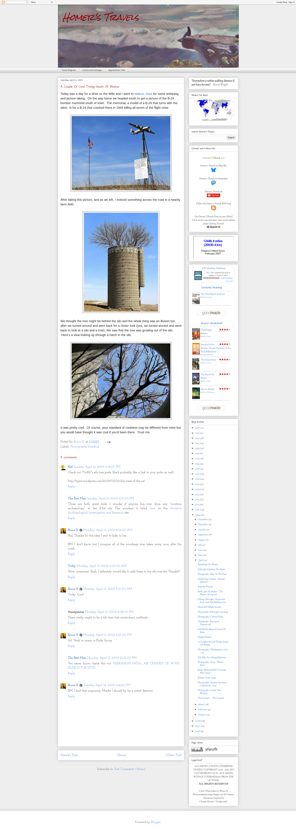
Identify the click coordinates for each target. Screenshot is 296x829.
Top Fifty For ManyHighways (212, 657)
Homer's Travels (101, 17)
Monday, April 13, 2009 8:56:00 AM (107, 530)
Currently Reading (211, 287)
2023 (197, 443)
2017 (197, 474)
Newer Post (69, 755)
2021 (197, 453)
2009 (197, 515)
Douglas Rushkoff (207, 355)
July (200, 545)
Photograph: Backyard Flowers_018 (208, 623)
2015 (197, 484)
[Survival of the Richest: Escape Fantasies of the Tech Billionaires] (196, 354)
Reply (71, 486)
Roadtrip (93, 446)
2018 (197, 469)
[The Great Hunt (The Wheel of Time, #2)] (195, 369)
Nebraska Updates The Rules (211, 569)
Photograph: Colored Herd (210, 617)
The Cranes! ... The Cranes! (211, 698)
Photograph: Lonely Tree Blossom (209, 692)
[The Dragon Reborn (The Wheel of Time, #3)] (196, 339)
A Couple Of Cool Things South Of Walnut (213, 643)
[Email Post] (108, 441)
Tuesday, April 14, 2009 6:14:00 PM (106, 685)
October (202, 530)
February (203, 709)
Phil (70, 466)
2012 (197, 499)
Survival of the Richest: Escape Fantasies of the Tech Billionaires (216, 348)
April (201, 560)
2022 (197, 448)
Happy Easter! (204, 637)
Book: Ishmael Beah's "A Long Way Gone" (212, 671)
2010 (197, 510)
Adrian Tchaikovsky (208, 392)
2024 (197, 438)
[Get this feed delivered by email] (214, 227)
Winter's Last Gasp (207, 678)
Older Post (174, 755)
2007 (197, 726)
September (203, 535)
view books (229, 281)
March (201, 704)
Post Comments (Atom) (129, 769)
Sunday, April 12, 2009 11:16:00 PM (110, 498)
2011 (197, 505)
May (200, 555)
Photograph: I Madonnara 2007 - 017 (213, 651)
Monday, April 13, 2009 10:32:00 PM (112, 658)
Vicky (72, 566)
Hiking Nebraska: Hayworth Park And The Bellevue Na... (212, 601)
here (152, 508)
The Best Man (77, 498)
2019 (197, 464)
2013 (197, 494)
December (203, 519)
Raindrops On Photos (208, 564)
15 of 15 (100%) (226, 278)
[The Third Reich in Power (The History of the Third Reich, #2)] (196, 303)
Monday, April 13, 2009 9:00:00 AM (102, 566)
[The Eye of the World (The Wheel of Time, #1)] (195, 384)
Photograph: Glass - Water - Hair (211, 664)
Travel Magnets (68, 70)
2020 (197, 459)
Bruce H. (73, 530)
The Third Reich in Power (213, 294)
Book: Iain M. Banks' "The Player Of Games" (210, 593)
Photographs (78, 446)
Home (121, 755)
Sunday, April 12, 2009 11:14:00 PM (97, 466)
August (202, 540)
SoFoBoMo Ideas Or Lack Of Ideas (212, 631)
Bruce (208, 272)
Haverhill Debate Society (209, 607)
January (202, 715)
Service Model (207, 389)
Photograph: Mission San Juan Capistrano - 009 (212, 684)
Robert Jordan (206, 336)
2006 (197, 731)
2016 (197, 479)
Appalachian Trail (116, 70)
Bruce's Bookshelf (211, 323)
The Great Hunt (208, 360)
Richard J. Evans (207, 297)
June (200, 550)
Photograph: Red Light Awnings (213, 612)
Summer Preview (205, 587)
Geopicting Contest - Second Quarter (211, 580)
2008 (197, 721)
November (203, 524)
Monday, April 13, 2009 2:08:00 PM (109, 612)
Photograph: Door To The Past (212, 574)
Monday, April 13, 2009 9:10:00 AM (107, 589)
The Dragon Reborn (206, 331)
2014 (197, 489)
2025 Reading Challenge (214, 268)
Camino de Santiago (92, 70)
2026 (197, 428)
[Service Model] (196, 398)
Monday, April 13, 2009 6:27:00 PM (107, 635)
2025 (197, 433)
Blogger (156, 822)
